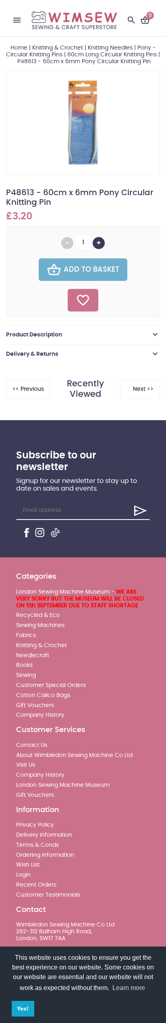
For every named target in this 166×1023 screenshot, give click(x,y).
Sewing (26, 675)
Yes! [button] (23, 1008)
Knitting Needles (110, 48)
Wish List (27, 865)
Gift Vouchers (35, 705)
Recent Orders (36, 885)
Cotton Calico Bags (43, 695)
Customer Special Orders (51, 685)
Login (23, 875)
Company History (40, 715)
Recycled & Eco (38, 615)
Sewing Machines (40, 625)
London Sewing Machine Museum (63, 785)
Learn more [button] (128, 987)
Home (18, 48)
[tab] (83, 334)
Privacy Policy (35, 825)
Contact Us (31, 745)
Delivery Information (44, 835)
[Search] (131, 20)
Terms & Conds (37, 845)
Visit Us (25, 765)
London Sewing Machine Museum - (80, 598)
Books (24, 665)
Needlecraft (32, 655)
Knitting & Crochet (57, 48)
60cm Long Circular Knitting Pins (112, 55)
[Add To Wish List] (83, 300)
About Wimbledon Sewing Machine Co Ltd (74, 755)
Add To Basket (91, 269)
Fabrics (26, 635)
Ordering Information (45, 855)
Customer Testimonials (48, 895)
